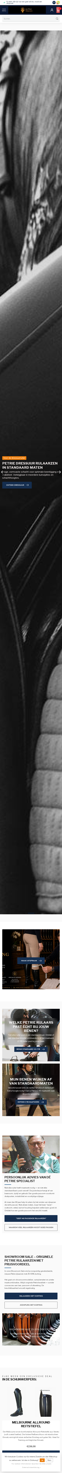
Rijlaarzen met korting (31, 1296)
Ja (42, 1460)
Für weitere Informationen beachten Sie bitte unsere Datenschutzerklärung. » (31, 1465)
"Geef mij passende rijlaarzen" (31, 1218)
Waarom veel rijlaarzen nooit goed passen (31, 1227)
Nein (49, 1460)
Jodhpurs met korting (31, 1305)
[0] (58, 10)
